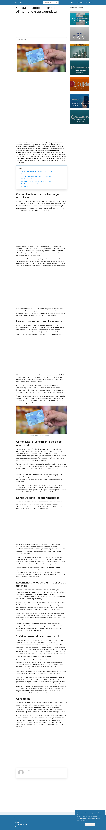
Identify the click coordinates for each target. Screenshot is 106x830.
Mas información (84, 820)
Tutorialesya (19, 2)
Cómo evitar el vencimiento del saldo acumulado (36, 176)
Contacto (88, 2)
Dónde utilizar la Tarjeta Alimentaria (32, 179)
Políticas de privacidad (21, 824)
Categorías (79, 2)
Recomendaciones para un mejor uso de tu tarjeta (36, 181)
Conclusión (24, 186)
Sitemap (17, 822)
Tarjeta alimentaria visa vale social (31, 184)
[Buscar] (57, 2)
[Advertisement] (41, 25)
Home (71, 2)
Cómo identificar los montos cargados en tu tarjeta (36, 171)
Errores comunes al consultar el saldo (32, 174)
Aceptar (90, 825)
